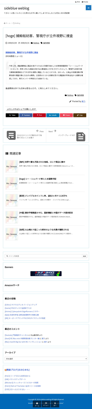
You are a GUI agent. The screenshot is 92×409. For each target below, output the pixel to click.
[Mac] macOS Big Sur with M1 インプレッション (23, 342)
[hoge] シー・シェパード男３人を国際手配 (37, 178)
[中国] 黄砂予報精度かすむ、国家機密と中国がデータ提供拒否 (46, 212)
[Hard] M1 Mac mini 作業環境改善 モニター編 (22, 338)
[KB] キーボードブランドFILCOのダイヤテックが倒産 (25, 318)
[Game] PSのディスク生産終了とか (18, 308)
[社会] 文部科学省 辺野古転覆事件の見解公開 (22, 315)
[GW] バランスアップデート (15, 379)
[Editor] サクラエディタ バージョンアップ (21, 304)
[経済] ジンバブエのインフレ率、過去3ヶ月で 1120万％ (43, 195)
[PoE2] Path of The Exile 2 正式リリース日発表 (23, 386)
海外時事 (46, 43)
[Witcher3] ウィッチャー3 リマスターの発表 (21, 382)
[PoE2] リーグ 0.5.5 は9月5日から (17, 376)
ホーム (8, 23)
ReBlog (17, 23)
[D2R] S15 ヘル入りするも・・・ (17, 389)
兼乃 (83, 101)
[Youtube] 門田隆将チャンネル (16, 335)
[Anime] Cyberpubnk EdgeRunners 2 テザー (22, 311)
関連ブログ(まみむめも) (18, 369)
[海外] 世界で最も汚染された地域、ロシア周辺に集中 (42, 161)
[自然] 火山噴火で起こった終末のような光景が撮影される (44, 229)
